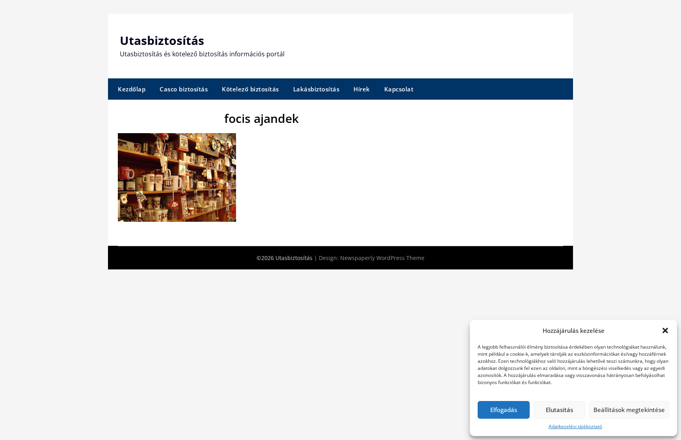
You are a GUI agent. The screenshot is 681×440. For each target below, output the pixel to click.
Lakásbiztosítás (316, 89)
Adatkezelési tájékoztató (575, 426)
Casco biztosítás (184, 89)
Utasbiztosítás (162, 40)
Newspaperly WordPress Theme (382, 258)
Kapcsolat (399, 89)
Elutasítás (559, 410)
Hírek (362, 89)
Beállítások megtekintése (629, 410)
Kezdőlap (131, 89)
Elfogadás (503, 410)
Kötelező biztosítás (250, 89)
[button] (665, 330)
